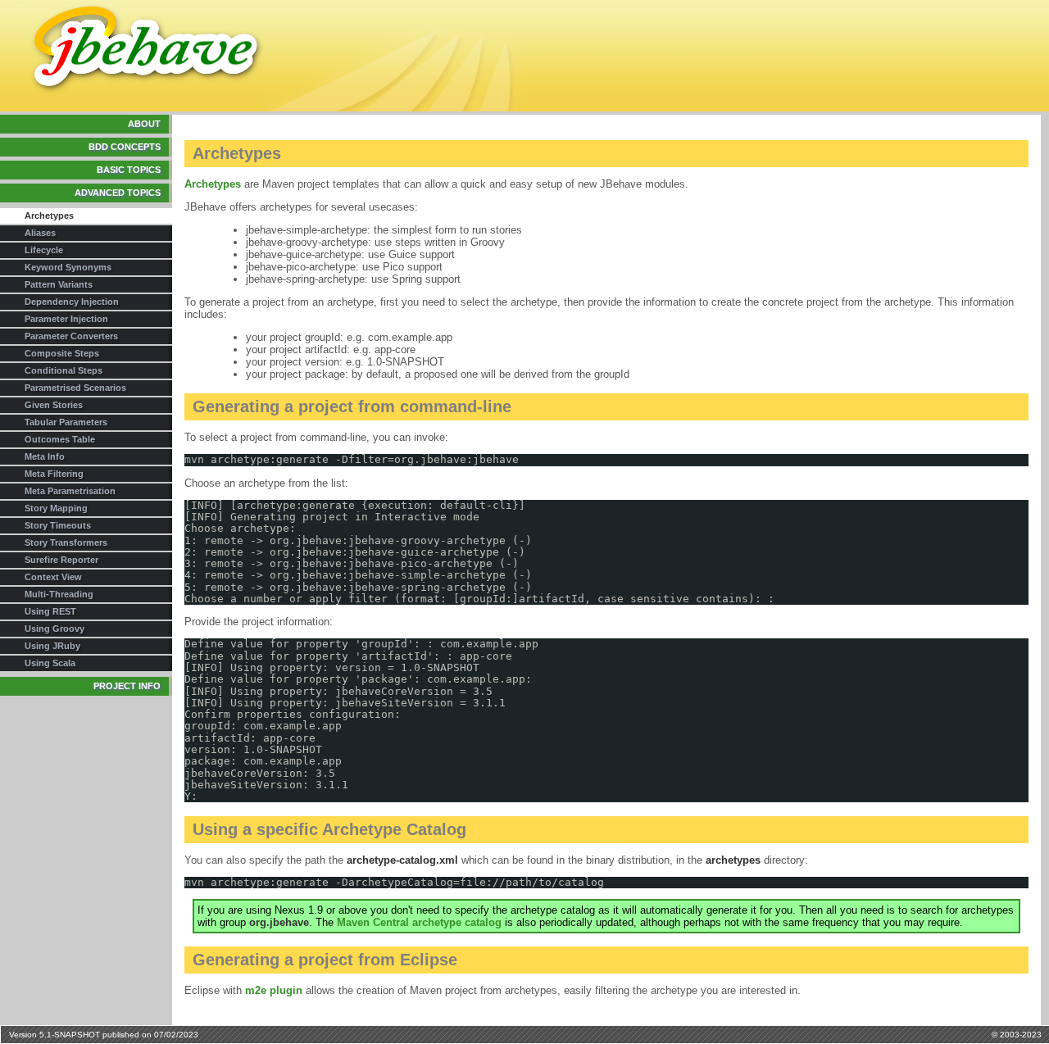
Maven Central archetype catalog (419, 922)
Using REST (50, 611)
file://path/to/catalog (532, 882)
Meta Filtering (54, 474)
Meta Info (45, 456)
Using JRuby (52, 646)
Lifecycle (44, 250)
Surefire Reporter (61, 560)
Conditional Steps (63, 370)
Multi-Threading (59, 594)
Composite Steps (62, 353)
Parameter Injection (66, 319)
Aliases (40, 233)
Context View (53, 577)
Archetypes (212, 184)
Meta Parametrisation (70, 491)
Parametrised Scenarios (75, 388)
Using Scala (50, 663)
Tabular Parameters (66, 422)
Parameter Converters (71, 336)
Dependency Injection (72, 301)
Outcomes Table (60, 439)
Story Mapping (56, 508)
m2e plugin (273, 990)
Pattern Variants (59, 284)
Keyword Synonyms (68, 267)
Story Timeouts (58, 525)
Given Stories (54, 405)
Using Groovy (54, 628)
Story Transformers (66, 542)
